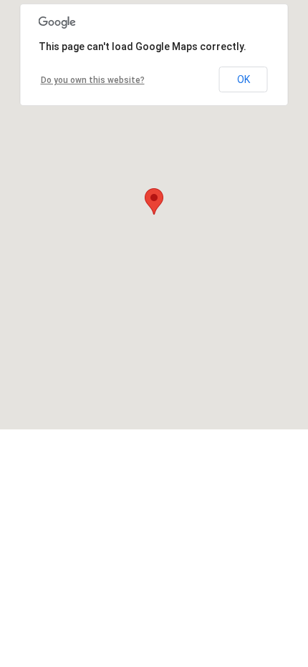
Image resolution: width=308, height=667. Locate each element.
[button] (154, 201)
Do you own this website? (93, 80)
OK (243, 79)
